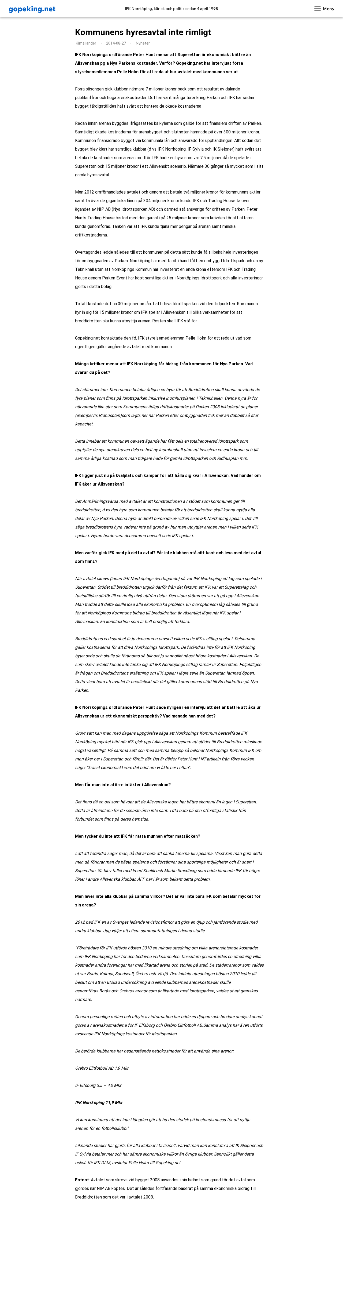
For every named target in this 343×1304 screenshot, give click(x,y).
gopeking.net (32, 8)
